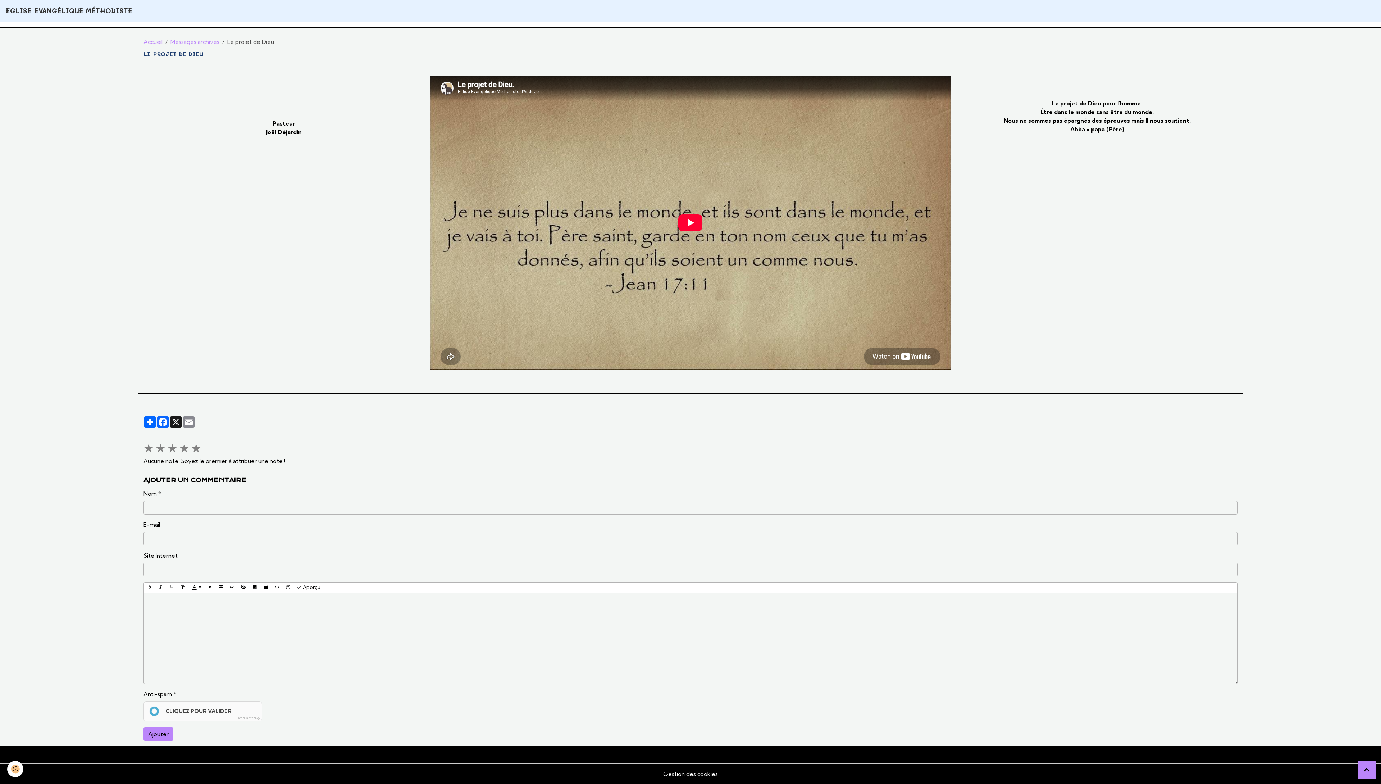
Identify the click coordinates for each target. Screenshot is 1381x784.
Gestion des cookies (690, 774)
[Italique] (161, 588)
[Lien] (232, 588)
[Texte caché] (243, 588)
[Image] (254, 588)
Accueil (153, 41)
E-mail (151, 524)
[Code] (277, 588)
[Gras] (149, 588)
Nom (150, 493)
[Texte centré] (221, 588)
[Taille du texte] (183, 588)
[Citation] (210, 588)
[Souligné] (172, 588)
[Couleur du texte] (197, 588)
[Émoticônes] (288, 588)
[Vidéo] (266, 588)
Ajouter (158, 734)
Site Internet (160, 555)
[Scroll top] (1367, 770)
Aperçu (311, 587)
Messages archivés (194, 41)
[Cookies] (15, 769)
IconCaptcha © (249, 718)
